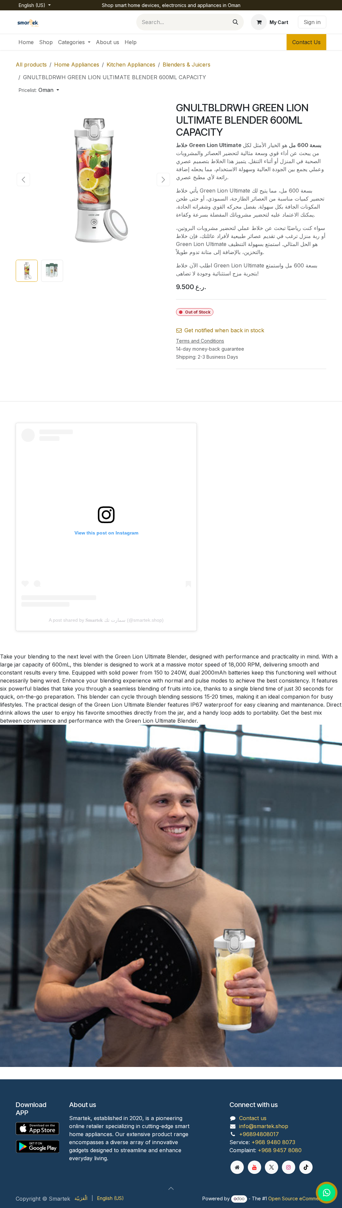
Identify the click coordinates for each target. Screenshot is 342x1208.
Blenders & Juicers (186, 64)
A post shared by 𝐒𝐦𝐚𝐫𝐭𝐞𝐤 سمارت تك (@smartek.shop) (106, 620)
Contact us (253, 1118)
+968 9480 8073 (273, 1142)
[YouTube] (254, 1167)
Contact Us (306, 42)
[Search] (235, 22)
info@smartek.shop (263, 1126)
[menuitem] (26, 42)
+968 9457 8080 (280, 1150)
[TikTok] (306, 1167)
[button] (39, 90)
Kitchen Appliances (131, 64)
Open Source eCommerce (297, 1198)
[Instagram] (288, 1167)
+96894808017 (259, 1134)
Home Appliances (76, 64)
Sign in (312, 22)
